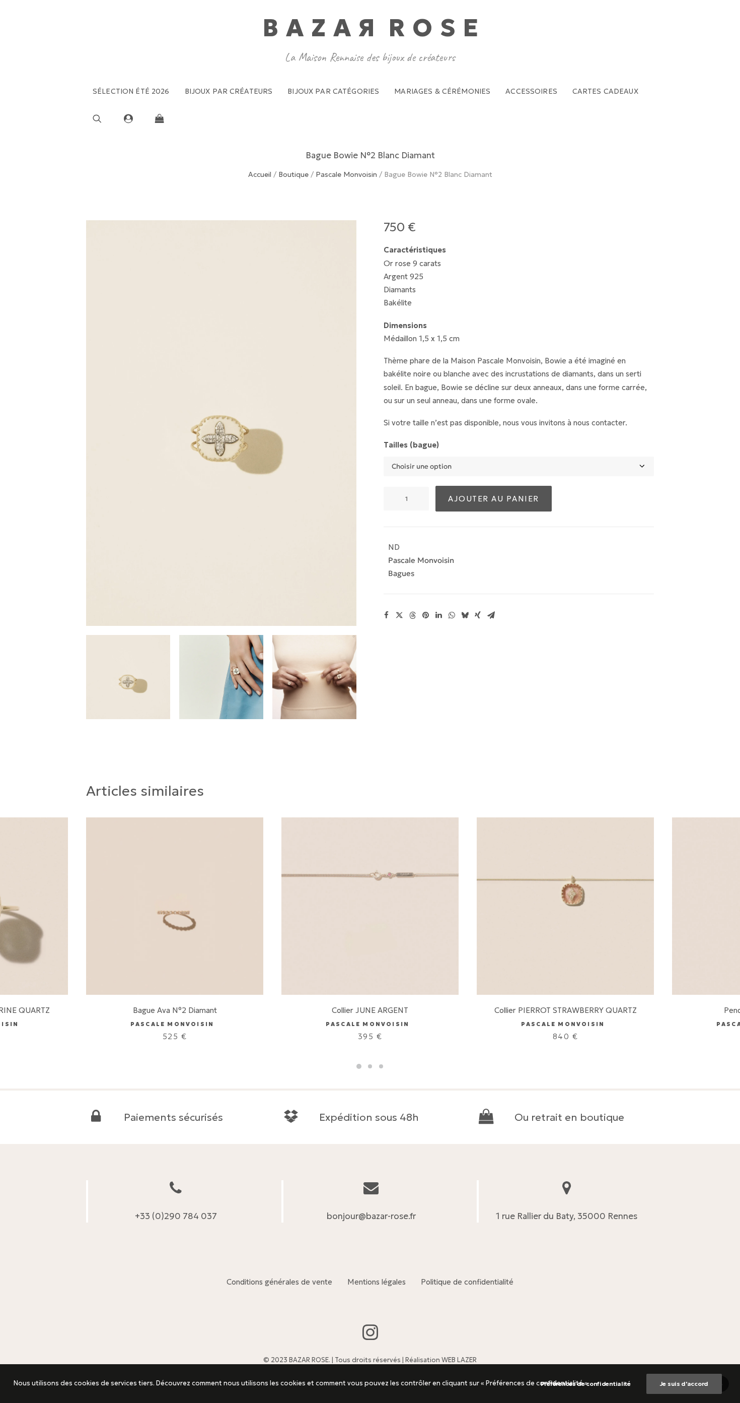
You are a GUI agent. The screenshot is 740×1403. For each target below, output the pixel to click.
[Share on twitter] (399, 615)
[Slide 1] (128, 677)
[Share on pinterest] (425, 615)
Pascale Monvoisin (346, 174)
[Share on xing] (478, 615)
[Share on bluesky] (465, 615)
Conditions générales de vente (279, 1282)
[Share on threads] (412, 615)
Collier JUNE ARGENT (370, 1010)
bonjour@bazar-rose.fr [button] (371, 1216)
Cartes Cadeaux (605, 91)
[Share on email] (491, 615)
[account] (133, 118)
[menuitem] (131, 91)
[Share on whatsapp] (452, 615)
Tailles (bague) (411, 445)
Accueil (259, 174)
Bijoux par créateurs (229, 91)
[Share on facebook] (386, 615)
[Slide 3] (314, 677)
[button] (105, 118)
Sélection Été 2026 (131, 91)
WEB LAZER (459, 1360)
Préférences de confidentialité (586, 1383)
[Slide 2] (221, 677)
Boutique (293, 174)
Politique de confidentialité (467, 1282)
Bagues (401, 573)
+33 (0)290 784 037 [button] (176, 1216)
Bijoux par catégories (333, 91)
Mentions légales (376, 1282)
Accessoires (531, 91)
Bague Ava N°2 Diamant (175, 1010)
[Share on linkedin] (438, 615)
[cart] (157, 118)
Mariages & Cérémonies (442, 91)
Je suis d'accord (684, 1383)
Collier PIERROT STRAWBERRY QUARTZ (565, 1010)
